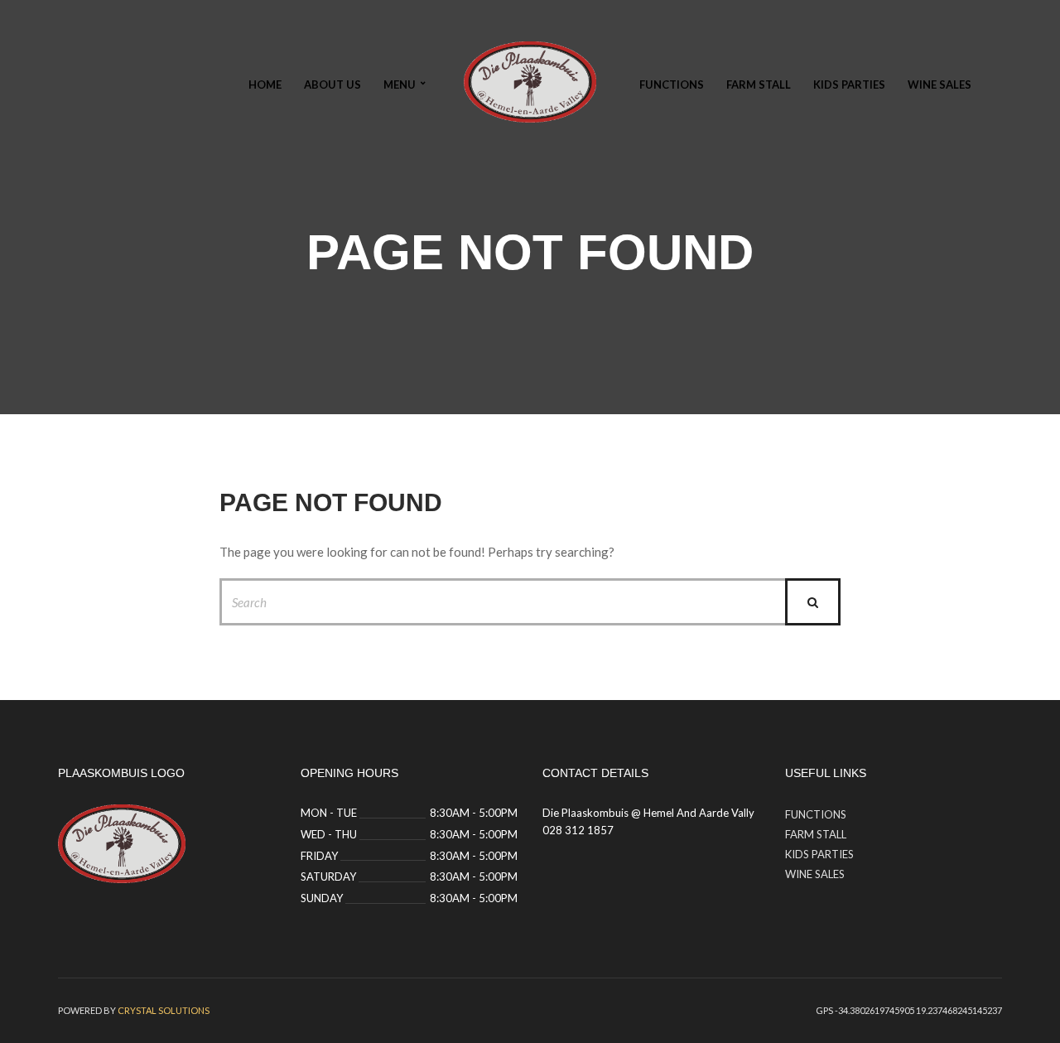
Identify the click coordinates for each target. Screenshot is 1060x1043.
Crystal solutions (164, 1010)
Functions (671, 84)
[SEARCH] (813, 601)
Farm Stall (758, 84)
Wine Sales (939, 84)
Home (265, 84)
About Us (332, 84)
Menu (399, 84)
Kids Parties (849, 84)
